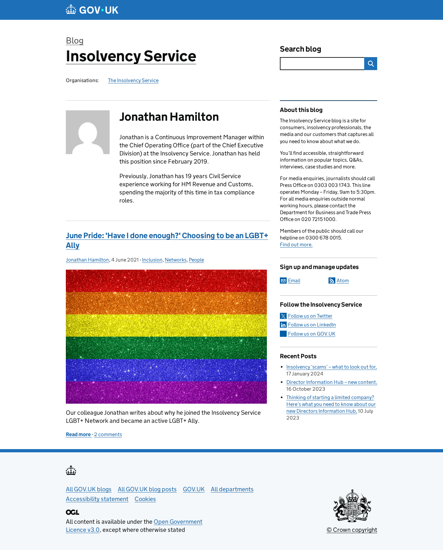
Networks (175, 260)
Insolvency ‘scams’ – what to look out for (331, 367)
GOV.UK (194, 489)
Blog (75, 40)
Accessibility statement (97, 499)
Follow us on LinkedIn (312, 325)
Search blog (300, 49)
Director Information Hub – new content (331, 382)
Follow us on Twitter (310, 316)
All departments (232, 489)
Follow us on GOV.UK (311, 334)
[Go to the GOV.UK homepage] (92, 10)
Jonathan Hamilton (87, 260)
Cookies (145, 499)
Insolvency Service (131, 56)
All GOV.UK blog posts (147, 489)
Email (294, 280)
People (196, 260)
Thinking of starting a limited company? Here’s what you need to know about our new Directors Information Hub (331, 404)
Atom (343, 280)
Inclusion (152, 260)
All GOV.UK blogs (89, 489)
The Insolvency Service (133, 80)
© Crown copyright (352, 529)
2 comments (108, 434)
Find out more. (296, 244)
